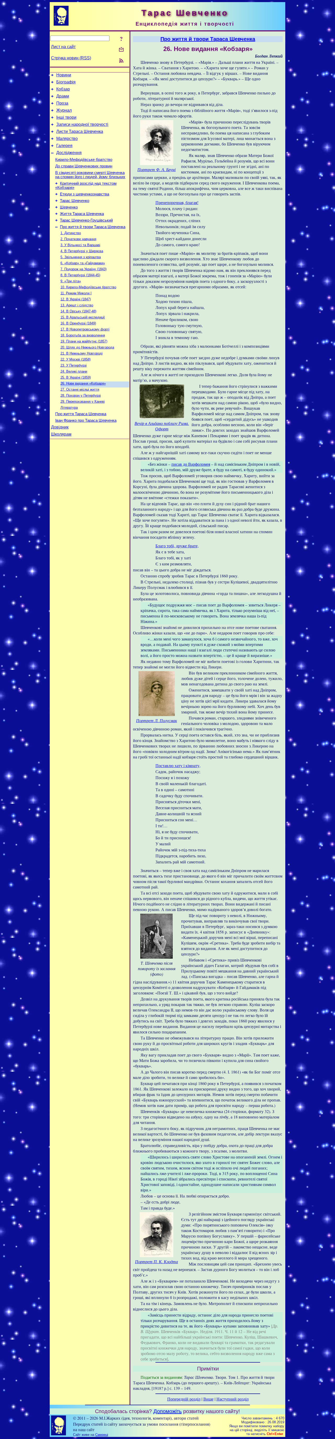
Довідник (60, 427)
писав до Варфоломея (190, 464)
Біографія (66, 82)
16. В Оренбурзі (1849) (78, 323)
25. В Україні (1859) (75, 377)
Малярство (67, 138)
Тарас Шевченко (74, 201)
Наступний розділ (232, 1399)
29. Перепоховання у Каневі (82, 401)
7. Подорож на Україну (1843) (83, 269)
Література (69, 407)
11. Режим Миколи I (76, 293)
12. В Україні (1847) (75, 299)
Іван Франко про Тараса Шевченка (85, 420)
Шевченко (69, 207)
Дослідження (69, 152)
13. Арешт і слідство (76, 305)
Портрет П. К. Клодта (156, 1261)
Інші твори (66, 117)
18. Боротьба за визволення (82, 335)
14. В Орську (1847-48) (78, 311)
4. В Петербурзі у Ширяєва (81, 251)
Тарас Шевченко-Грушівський (86, 220)
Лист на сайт (63, 46)
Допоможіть (167, 1411)
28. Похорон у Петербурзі (80, 395)
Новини (63, 75)
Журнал (64, 110)
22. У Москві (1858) (75, 359)
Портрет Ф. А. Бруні (156, 169)
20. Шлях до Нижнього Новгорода (87, 347)
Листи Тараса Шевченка (79, 131)
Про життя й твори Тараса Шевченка (92, 227)
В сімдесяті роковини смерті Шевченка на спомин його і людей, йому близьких (90, 175)
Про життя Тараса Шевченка (80, 414)
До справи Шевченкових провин (83, 166)
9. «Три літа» (70, 281)
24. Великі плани (73, 371)
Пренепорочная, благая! (176, 202)
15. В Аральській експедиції (82, 317)
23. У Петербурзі (73, 365)
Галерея (64, 145)
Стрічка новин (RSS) (71, 58)
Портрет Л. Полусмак (156, 720)
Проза (62, 103)
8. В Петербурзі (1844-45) (80, 275)
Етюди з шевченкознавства (84, 194)
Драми (62, 96)
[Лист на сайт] (121, 49)
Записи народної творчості (82, 124)
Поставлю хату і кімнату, (177, 765)
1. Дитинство (70, 233)
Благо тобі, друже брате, (177, 545)
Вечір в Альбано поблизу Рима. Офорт (162, 425)
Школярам (61, 434)
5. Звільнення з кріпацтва (80, 257)
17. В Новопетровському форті (84, 329)
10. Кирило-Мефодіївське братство (88, 287)
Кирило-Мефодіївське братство (83, 160)
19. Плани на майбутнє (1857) (83, 341)
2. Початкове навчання (78, 239)
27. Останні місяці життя (79, 389)
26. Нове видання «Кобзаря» (83, 383)
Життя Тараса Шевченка (82, 214)
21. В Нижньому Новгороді (81, 353)
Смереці (101, 1435)
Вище (208, 1399)
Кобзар (63, 89)
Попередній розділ (183, 1399)
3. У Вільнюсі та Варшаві (80, 245)
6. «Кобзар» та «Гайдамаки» (82, 263)
